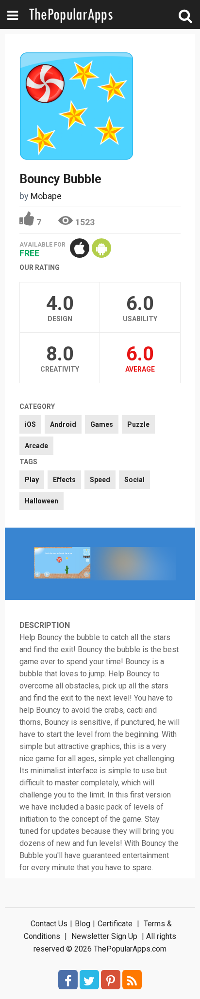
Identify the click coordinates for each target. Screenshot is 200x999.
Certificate (115, 923)
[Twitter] (89, 979)
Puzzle (138, 424)
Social (134, 480)
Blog (82, 923)
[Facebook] (68, 979)
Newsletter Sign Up (104, 936)
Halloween (41, 501)
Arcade (36, 446)
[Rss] (132, 979)
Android (63, 424)
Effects (64, 480)
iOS (30, 424)
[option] (62, 563)
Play (32, 480)
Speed (100, 480)
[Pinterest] (110, 979)
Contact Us (49, 923)
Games (101, 424)
